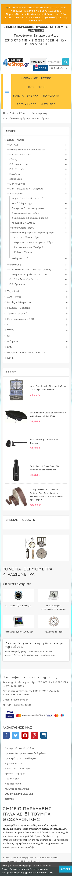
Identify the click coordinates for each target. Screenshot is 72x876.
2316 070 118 (16, 40)
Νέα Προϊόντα (13, 783)
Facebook (6, 735)
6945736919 (36, 44)
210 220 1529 (42, 40)
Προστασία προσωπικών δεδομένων (25, 753)
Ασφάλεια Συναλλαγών (18, 768)
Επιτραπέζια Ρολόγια (18, 605)
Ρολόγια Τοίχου (54, 631)
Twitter (15, 735)
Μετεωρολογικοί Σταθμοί (18, 631)
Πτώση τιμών (12, 778)
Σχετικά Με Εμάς (14, 763)
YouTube (24, 735)
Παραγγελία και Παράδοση (20, 748)
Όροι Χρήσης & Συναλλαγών (20, 758)
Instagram (43, 735)
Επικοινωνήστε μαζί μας (19, 793)
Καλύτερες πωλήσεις (17, 788)
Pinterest (34, 735)
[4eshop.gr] (16, 62)
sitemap (9, 798)
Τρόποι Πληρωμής (15, 773)
